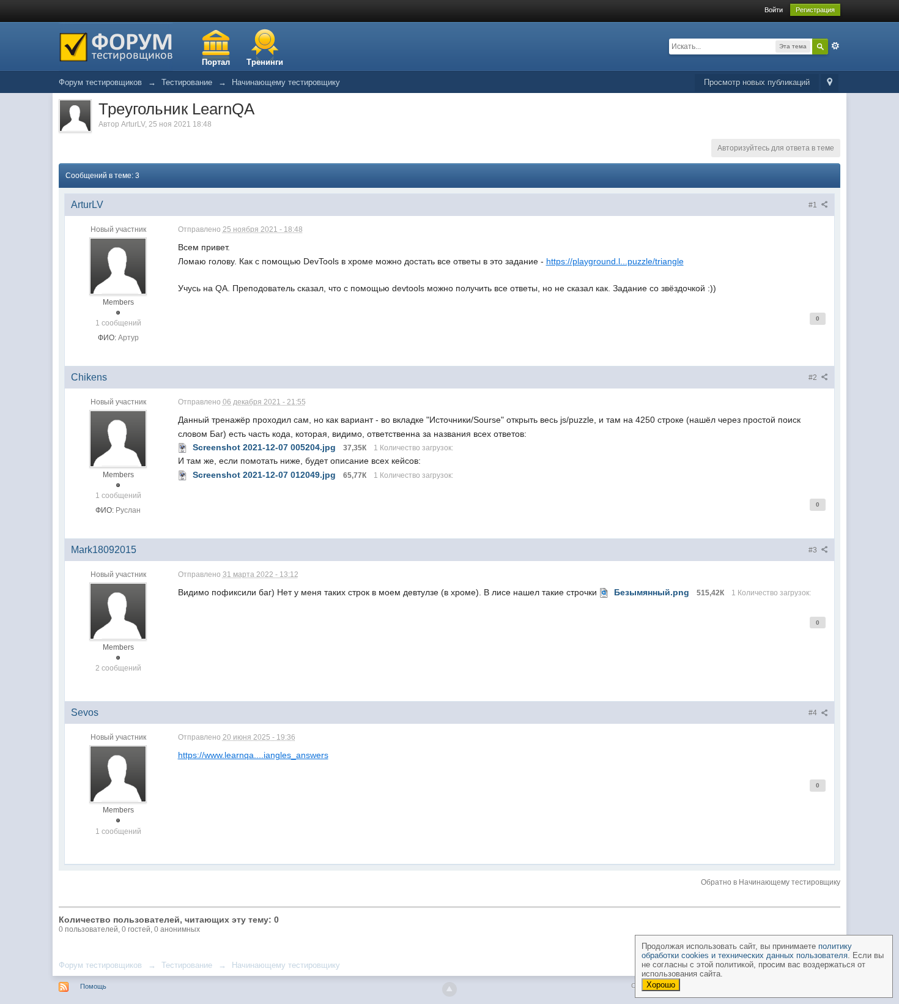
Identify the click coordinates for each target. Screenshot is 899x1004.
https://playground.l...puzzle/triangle (615, 261)
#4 (813, 712)
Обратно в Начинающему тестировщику (770, 882)
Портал (216, 62)
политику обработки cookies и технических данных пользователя (747, 951)
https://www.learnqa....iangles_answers (253, 755)
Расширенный (835, 46)
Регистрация (815, 9)
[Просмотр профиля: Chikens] (118, 438)
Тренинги (264, 62)
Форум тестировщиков (100, 965)
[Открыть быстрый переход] (829, 83)
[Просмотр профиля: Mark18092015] (118, 610)
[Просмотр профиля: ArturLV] (118, 265)
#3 (813, 550)
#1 (813, 205)
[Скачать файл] (183, 447)
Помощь (93, 986)
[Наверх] (449, 989)
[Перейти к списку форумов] (116, 45)
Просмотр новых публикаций (757, 82)
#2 (813, 377)
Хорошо (660, 984)
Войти (773, 9)
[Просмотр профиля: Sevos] (118, 774)
